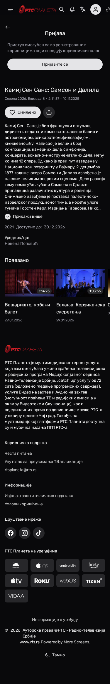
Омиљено (27, 112)
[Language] (82, 9)
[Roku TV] (42, 580)
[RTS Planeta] (37, 9)
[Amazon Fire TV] (93, 565)
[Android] (16, 565)
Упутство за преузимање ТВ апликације (43, 461)
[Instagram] (25, 533)
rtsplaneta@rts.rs (20, 469)
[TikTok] (39, 533)
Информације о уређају (55, 619)
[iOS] (42, 565)
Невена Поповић (21, 243)
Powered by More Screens (65, 642)
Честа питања (18, 453)
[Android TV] (68, 565)
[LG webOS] (68, 580)
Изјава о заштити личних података (39, 495)
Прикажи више (28, 216)
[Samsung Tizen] (93, 580)
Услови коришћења (24, 504)
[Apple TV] (16, 580)
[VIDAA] (16, 596)
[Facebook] (10, 533)
